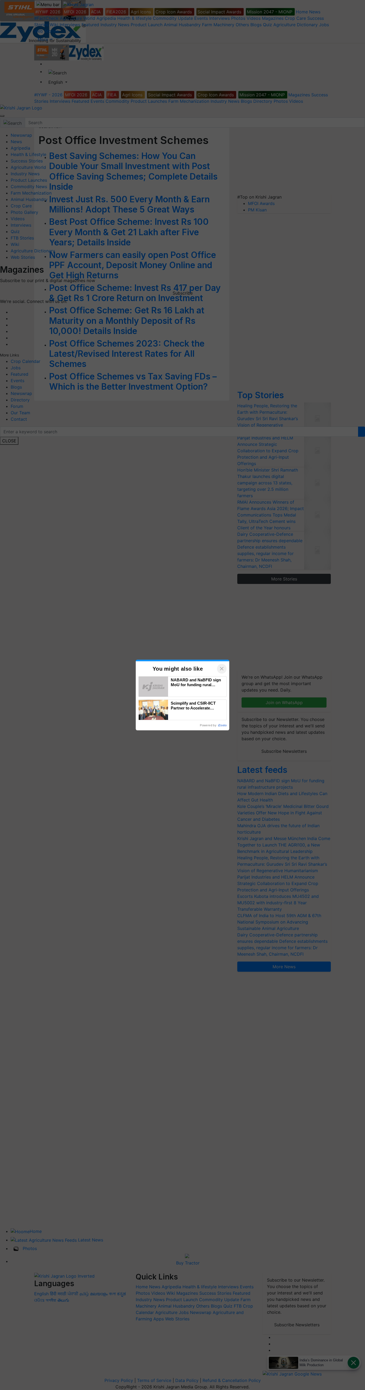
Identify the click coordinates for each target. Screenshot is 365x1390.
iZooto (222, 725)
